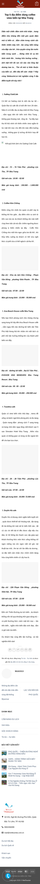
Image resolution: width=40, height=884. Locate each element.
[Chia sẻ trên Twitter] (18, 650)
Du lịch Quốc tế (8, 845)
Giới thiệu (5, 725)
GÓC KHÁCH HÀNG (10, 731)
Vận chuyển (6, 858)
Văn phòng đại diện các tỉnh (20, 876)
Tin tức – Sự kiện (8, 737)
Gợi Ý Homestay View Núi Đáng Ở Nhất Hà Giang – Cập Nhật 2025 (22, 775)
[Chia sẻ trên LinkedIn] (30, 650)
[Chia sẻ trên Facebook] (14, 650)
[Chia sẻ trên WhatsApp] (10, 650)
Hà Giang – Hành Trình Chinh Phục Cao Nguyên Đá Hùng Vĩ (22, 767)
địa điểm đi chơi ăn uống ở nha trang (22, 662)
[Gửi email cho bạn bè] (22, 650)
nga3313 (28, 23)
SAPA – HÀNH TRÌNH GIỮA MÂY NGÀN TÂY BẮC (21, 760)
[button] (3, 4)
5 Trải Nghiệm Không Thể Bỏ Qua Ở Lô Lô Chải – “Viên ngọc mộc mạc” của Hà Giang (22, 783)
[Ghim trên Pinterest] (26, 650)
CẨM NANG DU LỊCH (10, 719)
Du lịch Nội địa (7, 841)
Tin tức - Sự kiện (20, 11)
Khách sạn (6, 853)
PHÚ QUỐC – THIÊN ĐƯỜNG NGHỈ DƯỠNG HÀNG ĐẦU (23, 753)
